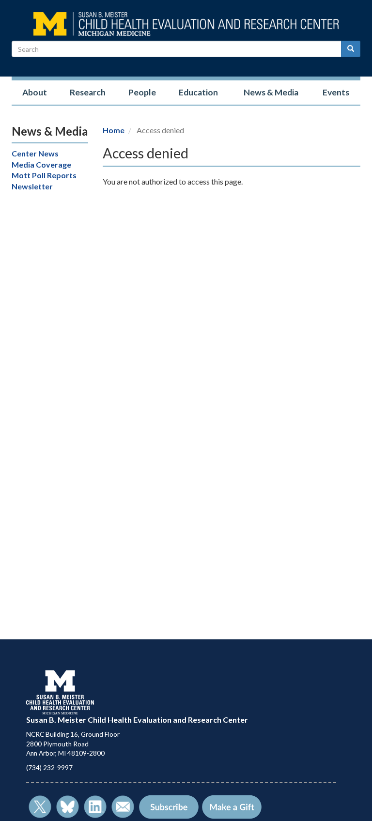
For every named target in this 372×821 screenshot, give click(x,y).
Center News (35, 153)
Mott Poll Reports (44, 175)
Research (88, 92)
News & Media (271, 92)
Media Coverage (41, 164)
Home (113, 130)
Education (198, 92)
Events (336, 92)
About (34, 92)
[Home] (186, 23)
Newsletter (32, 186)
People (142, 92)
